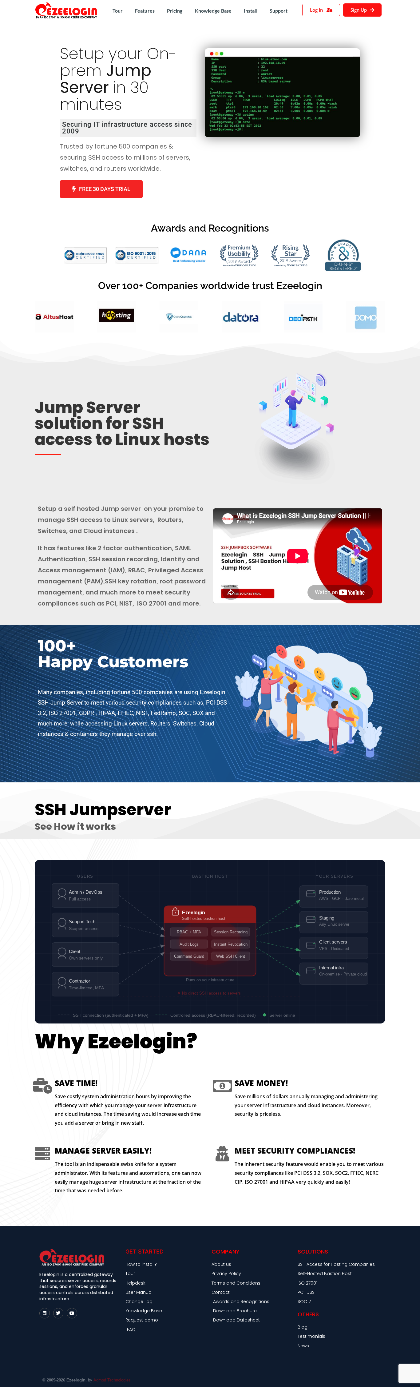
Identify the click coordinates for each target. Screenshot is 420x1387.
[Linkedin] (44, 1313)
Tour (118, 11)
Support (279, 11)
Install (250, 11)
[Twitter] (58, 1313)
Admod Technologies (112, 1380)
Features (145, 11)
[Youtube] (72, 1313)
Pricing (175, 11)
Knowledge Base (213, 11)
